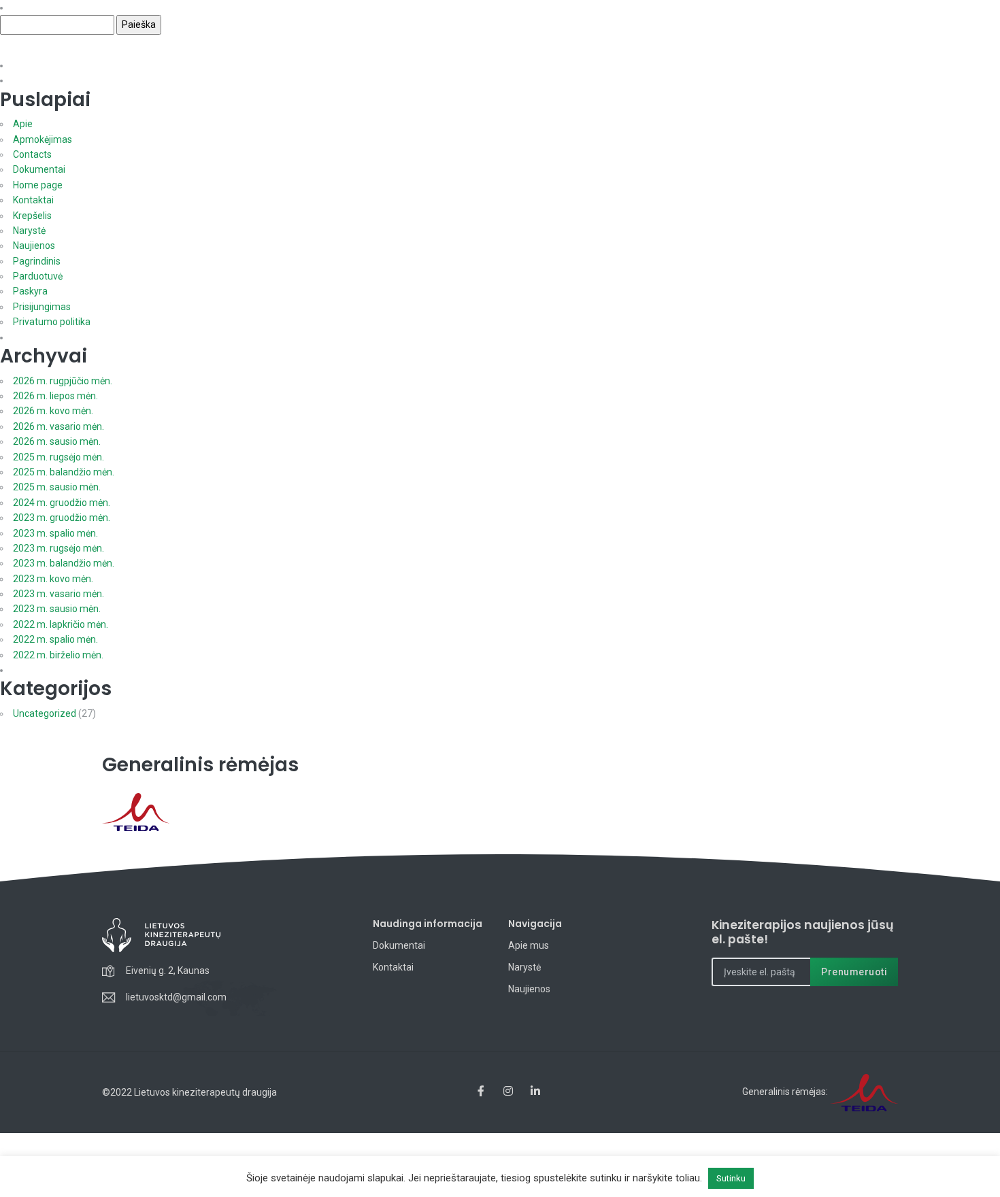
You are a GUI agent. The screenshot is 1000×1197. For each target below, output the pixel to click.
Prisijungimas (42, 306)
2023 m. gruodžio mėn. (61, 517)
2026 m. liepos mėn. (55, 395)
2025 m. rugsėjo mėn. (58, 457)
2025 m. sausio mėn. (57, 487)
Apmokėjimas (42, 139)
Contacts (32, 154)
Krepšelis (32, 215)
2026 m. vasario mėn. (58, 426)
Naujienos (737, 66)
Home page (38, 185)
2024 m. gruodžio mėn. (61, 502)
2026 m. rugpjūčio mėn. (62, 380)
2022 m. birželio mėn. (58, 655)
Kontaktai (877, 66)
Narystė (675, 66)
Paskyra (30, 291)
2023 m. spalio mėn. (55, 533)
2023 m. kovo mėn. (53, 578)
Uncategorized (44, 713)
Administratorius (769, 15)
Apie (23, 123)
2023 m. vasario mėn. (58, 593)
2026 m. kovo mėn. (53, 410)
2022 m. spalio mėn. (55, 639)
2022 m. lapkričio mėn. (60, 624)
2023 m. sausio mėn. (57, 608)
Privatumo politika (51, 321)
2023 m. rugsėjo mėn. (58, 548)
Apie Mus (615, 66)
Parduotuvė (38, 276)
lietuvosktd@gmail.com (176, 997)
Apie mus (528, 945)
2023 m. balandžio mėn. (63, 563)
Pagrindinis (37, 261)
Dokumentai (808, 66)
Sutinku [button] (731, 1178)
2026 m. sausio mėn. (57, 441)
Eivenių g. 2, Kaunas (168, 970)
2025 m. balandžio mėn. (63, 472)
